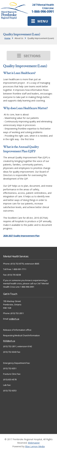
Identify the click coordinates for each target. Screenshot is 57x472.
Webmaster (34, 442)
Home (7, 38)
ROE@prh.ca (9, 340)
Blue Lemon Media (35, 446)
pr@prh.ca (14, 318)
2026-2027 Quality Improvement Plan (21, 235)
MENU (42, 21)
